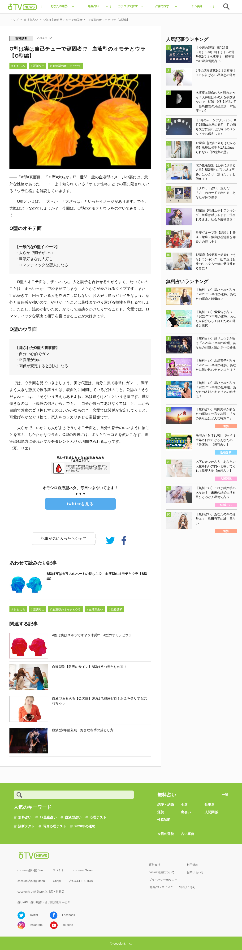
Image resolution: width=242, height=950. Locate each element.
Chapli (57, 881)
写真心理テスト (54, 826)
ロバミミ (58, 870)
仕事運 (210, 804)
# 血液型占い (94, 609)
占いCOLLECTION (81, 881)
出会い (186, 812)
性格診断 (21, 38)
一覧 (225, 794)
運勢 (160, 812)
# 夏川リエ (37, 66)
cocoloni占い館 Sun (30, 870)
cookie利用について (161, 872)
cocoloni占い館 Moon (31, 881)
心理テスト (98, 817)
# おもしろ (18, 66)
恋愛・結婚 (165, 804)
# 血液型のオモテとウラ (65, 66)
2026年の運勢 (84, 826)
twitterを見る (80, 504)
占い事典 (187, 834)
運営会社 (154, 864)
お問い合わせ (195, 872)
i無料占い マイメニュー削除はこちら (172, 887)
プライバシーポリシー (163, 879)
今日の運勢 (165, 834)
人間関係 (211, 812)
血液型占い (73, 817)
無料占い (24, 817)
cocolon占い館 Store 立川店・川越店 (40, 891)
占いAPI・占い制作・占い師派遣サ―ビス (43, 902)
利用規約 (192, 864)
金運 (184, 804)
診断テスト (26, 826)
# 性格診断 (115, 609)
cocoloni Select (83, 870)
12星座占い (48, 817)
